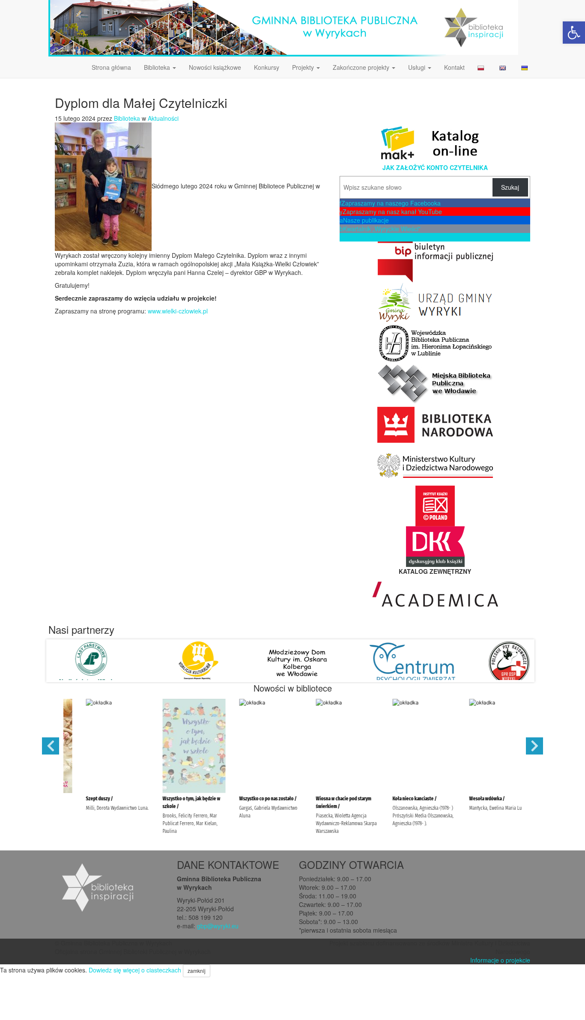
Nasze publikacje (364, 220)
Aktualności (163, 118)
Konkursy (266, 67)
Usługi (417, 67)
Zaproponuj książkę (368, 237)
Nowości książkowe (215, 67)
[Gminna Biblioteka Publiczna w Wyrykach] (283, 27)
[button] (574, 32)
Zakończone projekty (362, 67)
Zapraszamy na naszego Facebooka (390, 203)
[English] (504, 67)
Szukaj (510, 187)
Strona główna (111, 67)
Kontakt (454, 67)
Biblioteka (158, 67)
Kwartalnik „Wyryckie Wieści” (380, 228)
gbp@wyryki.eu (218, 926)
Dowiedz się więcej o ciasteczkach (135, 970)
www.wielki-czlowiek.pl (178, 311)
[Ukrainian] (526, 67)
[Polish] (482, 67)
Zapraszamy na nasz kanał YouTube (391, 211)
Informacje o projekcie (500, 960)
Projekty (304, 67)
